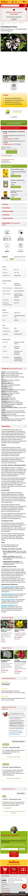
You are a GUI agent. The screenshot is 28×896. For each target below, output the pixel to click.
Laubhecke (3, 24)
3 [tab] (11, 73)
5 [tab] (14, 73)
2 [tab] (9, 73)
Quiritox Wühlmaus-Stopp (17, 169)
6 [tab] (16, 73)
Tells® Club (14, 872)
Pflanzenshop (8, 22)
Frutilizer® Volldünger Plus (18, 180)
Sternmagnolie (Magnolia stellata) (10, 586)
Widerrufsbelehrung (6, 890)
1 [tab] (8, 73)
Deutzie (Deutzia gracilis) (7, 594)
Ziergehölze (14, 22)
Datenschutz (4, 884)
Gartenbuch (23, 872)
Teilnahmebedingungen (15, 734)
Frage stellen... (21, 793)
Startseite (2, 22)
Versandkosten (4, 162)
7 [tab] (18, 73)
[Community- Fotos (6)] (21, 78)
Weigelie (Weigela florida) (8, 599)
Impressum (4, 882)
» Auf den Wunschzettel (6, 155)
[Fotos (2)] (6, 78)
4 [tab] (13, 73)
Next (25, 624)
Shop (5, 872)
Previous (2, 624)
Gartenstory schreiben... (18, 741)
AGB (3, 886)
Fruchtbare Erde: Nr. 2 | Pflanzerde (17, 191)
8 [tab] (20, 73)
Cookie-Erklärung (5, 888)
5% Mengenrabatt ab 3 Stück (7, 159)
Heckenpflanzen (21, 22)
